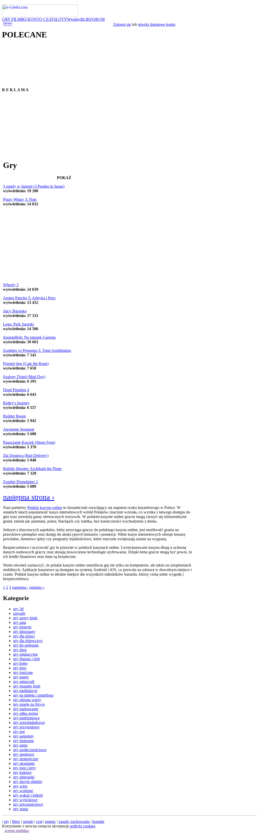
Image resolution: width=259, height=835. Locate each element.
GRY (6, 19)
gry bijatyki (22, 627)
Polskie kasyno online (44, 507)
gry (6, 821)
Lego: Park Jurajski (18, 324)
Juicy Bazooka (15, 311)
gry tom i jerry (24, 768)
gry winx (20, 786)
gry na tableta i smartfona (33, 695)
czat (39, 821)
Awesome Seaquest (18, 429)
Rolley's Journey (16, 403)
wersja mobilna (17, 830)
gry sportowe (23, 754)
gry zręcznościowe (28, 804)
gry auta (19, 622)
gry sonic (20, 745)
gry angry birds (25, 618)
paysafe (19, 613)
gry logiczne (23, 672)
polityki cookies (82, 826)
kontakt (98, 821)
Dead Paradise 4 (16, 390)
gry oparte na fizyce (29, 704)
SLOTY (60, 19)
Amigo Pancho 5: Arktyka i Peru (29, 298)
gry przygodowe (26, 727)
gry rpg (19, 731)
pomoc (50, 821)
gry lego (19, 668)
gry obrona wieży (27, 700)
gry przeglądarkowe (29, 722)
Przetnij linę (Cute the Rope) (26, 363)
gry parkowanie (25, 709)
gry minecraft (23, 681)
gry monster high (26, 686)
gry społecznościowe (30, 750)
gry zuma (20, 809)
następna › (20, 587)
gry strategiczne (25, 759)
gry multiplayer (25, 691)
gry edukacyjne (25, 654)
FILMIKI (19, 19)
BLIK (85, 19)
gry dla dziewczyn (27, 640)
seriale (28, 821)
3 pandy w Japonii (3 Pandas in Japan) (33, 186)
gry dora (20, 650)
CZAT (48, 19)
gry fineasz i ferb (26, 659)
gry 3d (18, 609)
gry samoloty (23, 736)
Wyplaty (73, 19)
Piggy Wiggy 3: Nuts (20, 199)
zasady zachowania (74, 821)
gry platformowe (26, 718)
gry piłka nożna (25, 713)
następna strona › (28, 497)
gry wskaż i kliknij (28, 795)
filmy (16, 821)
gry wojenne (23, 791)
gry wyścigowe (25, 800)
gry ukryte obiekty (27, 781)
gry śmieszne (23, 741)
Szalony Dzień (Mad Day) (24, 377)
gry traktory (22, 772)
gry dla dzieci (24, 636)
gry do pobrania (25, 645)
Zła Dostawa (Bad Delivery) (26, 455)
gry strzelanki (24, 763)
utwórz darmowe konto (156, 24)
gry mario (21, 677)
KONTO (35, 19)
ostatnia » (37, 587)
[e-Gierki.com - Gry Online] (40, 16)
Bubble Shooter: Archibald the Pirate (32, 468)
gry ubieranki (23, 777)
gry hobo (20, 663)
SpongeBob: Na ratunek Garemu (29, 337)
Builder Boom (14, 416)
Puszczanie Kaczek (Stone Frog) (29, 442)
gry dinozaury (24, 631)
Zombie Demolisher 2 (20, 482)
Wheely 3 (10, 285)
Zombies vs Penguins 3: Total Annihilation (37, 350)
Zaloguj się (122, 24)
